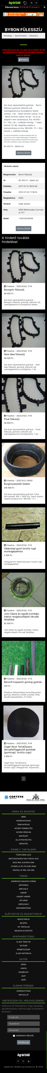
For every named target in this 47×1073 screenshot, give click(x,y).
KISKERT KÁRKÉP (23, 897)
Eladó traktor (23, 942)
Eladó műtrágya (23, 953)
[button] (25, 3)
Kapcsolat (24, 995)
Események (23, 972)
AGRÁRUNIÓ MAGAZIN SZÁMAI (23, 881)
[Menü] (32, 2)
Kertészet (23, 836)
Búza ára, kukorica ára (23, 862)
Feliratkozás (23, 1042)
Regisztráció (23, 919)
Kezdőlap (8, 35)
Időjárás (23, 900)
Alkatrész (33, 35)
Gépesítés (23, 844)
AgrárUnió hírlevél (25, 1036)
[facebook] (18, 1061)
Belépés (24, 59)
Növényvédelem (23, 832)
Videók (23, 968)
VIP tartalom (23, 927)
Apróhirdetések (23, 908)
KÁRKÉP (23, 893)
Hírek (23, 817)
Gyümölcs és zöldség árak (23, 866)
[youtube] (29, 1061)
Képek (23, 964)
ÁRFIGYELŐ (23, 889)
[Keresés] (36, 2)
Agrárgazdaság (23, 821)
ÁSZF (23, 976)
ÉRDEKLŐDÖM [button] (23, 153)
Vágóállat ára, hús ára (23, 870)
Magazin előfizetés (23, 931)
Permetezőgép (23, 949)
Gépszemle (23, 885)
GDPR (23, 980)
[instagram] (23, 1061)
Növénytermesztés (23, 828)
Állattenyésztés (23, 840)
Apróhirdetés (21, 35)
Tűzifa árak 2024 (23, 855)
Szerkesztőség (24, 991)
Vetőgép (23, 946)
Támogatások (23, 824)
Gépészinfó (23, 904)
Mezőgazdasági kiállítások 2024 (24, 859)
